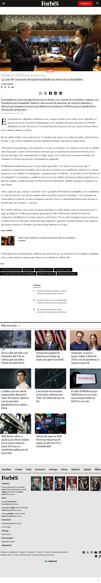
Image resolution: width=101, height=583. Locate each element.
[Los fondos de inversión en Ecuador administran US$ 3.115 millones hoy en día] (50, 378)
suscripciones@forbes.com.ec (11, 523)
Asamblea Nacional (11, 269)
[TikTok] (100, 556)
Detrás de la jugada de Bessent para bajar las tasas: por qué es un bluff (49, 356)
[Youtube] (95, 552)
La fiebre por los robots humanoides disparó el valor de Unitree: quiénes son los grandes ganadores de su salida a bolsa (15, 399)
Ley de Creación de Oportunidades (18, 274)
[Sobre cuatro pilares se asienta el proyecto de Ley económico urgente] (8, 240)
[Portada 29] (60, 484)
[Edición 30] (48, 484)
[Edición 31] (36, 484)
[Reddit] (55, 93)
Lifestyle (87, 470)
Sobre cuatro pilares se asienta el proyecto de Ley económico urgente (47, 239)
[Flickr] (96, 556)
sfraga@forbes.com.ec (14, 516)
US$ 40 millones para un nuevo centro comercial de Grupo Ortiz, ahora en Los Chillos (52, 292)
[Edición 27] (83, 484)
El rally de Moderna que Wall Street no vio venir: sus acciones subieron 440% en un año (84, 396)
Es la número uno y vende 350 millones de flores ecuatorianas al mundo (52, 301)
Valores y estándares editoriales (56, 552)
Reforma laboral (46, 274)
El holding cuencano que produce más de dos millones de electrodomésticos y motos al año (52, 310)
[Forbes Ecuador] (50, 3)
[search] (97, 3)
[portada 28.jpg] (72, 484)
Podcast (18, 470)
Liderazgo (53, 470)
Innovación (40, 470)
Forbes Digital (7, 84)
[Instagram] (92, 552)
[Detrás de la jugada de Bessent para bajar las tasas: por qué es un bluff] (50, 340)
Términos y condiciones (9, 552)
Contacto (39, 552)
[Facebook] (50, 93)
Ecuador (28, 269)
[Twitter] (45, 93)
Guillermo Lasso (63, 269)
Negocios (75, 470)
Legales (22, 552)
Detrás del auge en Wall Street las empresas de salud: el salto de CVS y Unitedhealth (49, 441)
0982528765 (6, 534)
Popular (37, 285)
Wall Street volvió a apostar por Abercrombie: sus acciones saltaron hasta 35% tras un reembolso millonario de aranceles (15, 444)
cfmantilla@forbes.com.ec (10, 504)
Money (64, 470)
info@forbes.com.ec (8, 494)
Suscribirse (85, 3)
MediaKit (30, 552)
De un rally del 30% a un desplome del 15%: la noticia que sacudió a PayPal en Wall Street (14, 358)
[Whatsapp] (40, 93)
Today (28, 470)
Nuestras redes (6, 555)
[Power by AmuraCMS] (50, 561)
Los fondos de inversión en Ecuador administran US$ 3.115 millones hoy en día (50, 396)
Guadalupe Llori (44, 269)
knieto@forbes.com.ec (14, 510)
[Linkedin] (60, 93)
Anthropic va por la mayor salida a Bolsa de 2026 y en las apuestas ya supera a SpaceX (85, 358)
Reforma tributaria (67, 274)
